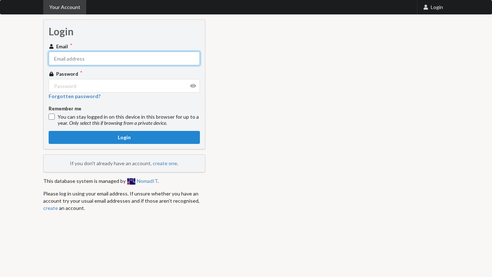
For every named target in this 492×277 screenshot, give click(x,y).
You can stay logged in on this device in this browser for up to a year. (128, 120)
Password (67, 74)
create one (165, 163)
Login (437, 7)
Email (62, 46)
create (50, 208)
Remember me (65, 108)
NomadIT (147, 181)
